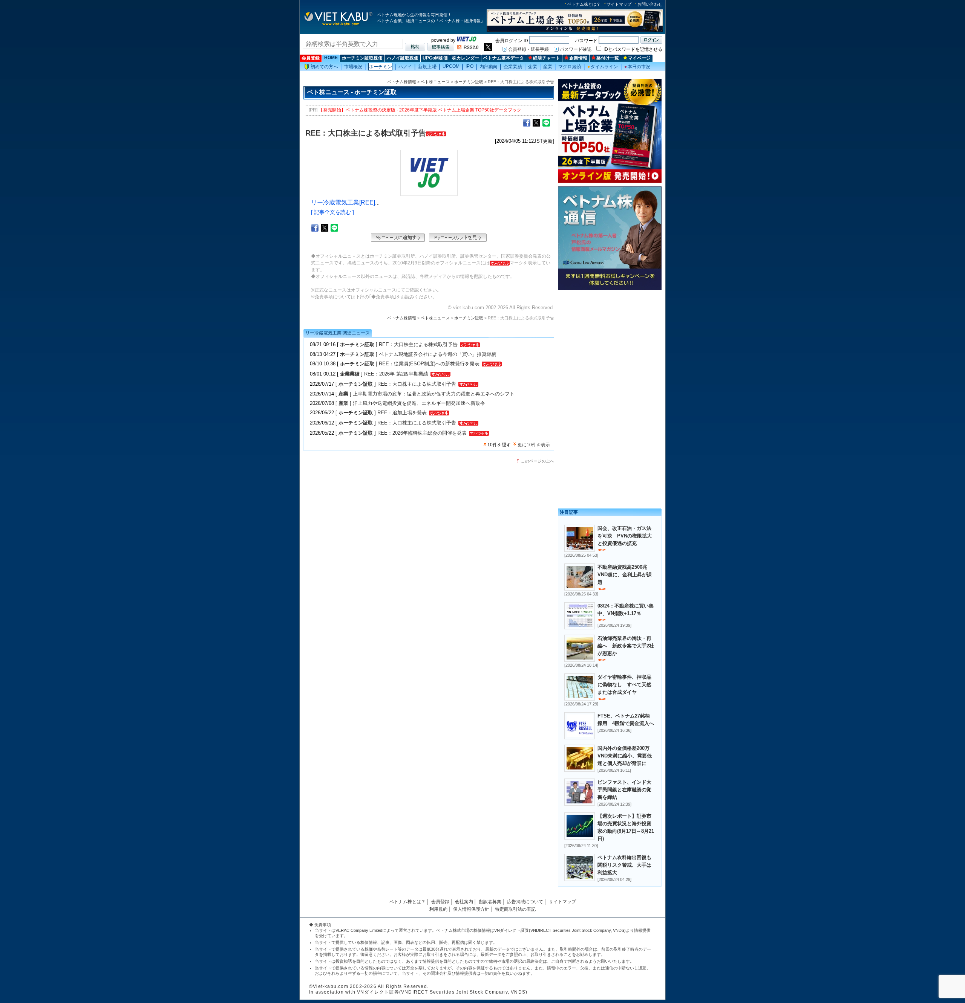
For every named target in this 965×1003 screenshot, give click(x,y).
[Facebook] (526, 122)
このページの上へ (537, 461)
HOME (331, 57)
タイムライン (602, 66)
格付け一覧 (607, 58)
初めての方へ (324, 66)
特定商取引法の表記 (515, 909)
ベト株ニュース (435, 81)
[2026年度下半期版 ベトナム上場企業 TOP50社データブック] (575, 31)
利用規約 (438, 909)
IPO (469, 66)
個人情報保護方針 (471, 909)
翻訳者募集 (490, 901)
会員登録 (311, 58)
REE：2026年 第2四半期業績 (396, 374)
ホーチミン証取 (468, 81)
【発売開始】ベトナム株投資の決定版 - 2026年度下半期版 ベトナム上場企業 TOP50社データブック (420, 110)
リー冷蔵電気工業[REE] (343, 202)
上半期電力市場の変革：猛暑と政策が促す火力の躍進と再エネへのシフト (434, 394)
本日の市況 (637, 66)
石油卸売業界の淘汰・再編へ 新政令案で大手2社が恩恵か (625, 645)
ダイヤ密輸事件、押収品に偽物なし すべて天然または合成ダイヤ (624, 684)
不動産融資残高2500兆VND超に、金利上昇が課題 (624, 574)
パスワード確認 (575, 49)
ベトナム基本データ (503, 58)
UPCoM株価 (435, 58)
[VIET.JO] (466, 40)
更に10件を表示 (534, 444)
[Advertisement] (610, 345)
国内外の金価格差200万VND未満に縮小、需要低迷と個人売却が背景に (624, 755)
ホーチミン (380, 66)
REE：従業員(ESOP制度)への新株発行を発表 (429, 363)
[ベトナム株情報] (338, 25)
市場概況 (353, 66)
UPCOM (451, 66)
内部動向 (488, 66)
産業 (547, 66)
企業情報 (578, 58)
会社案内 (464, 901)
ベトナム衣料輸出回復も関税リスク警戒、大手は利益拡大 (624, 865)
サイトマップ (619, 4)
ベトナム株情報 (401, 81)
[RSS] (467, 47)
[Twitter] (536, 122)
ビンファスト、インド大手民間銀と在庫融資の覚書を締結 (624, 789)
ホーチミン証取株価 (362, 58)
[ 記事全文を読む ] (332, 212)
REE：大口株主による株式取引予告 (418, 344)
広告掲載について (525, 901)
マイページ (639, 58)
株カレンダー (465, 58)
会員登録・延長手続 (528, 49)
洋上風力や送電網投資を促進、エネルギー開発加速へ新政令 (419, 403)
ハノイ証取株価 (402, 58)
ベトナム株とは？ (583, 4)
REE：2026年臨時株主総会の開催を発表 (422, 433)
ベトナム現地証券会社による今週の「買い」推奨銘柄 (437, 354)
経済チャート (546, 58)
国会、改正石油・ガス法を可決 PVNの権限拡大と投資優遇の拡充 (624, 535)
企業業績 (513, 66)
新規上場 (427, 66)
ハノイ (405, 66)
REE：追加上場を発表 (402, 412)
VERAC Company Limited (358, 930)
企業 (532, 66)
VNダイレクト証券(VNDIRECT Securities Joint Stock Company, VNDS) (560, 930)
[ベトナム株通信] (610, 289)
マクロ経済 (569, 66)
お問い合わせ (649, 4)
